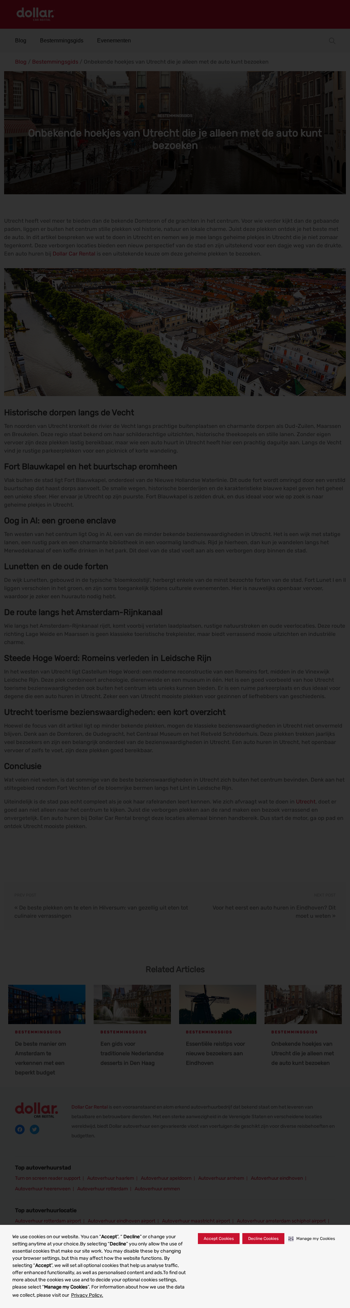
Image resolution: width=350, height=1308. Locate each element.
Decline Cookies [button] (263, 1238)
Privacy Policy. (87, 1295)
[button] (311, 1238)
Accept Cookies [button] (219, 1238)
